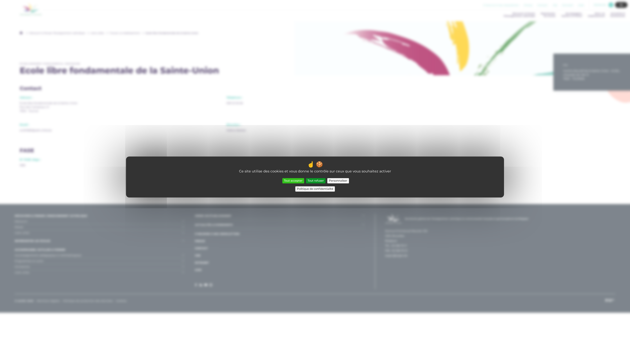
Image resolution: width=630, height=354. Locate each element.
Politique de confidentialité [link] (315, 188)
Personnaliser (338, 180)
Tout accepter (293, 180)
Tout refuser (316, 180)
